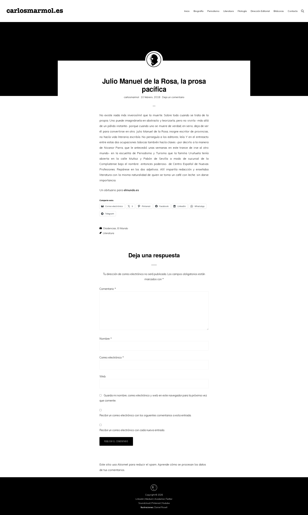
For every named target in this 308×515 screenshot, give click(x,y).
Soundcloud (144, 503)
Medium (149, 499)
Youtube (166, 503)
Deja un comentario (173, 97)
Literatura (108, 233)
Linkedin (140, 499)
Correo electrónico (111, 357)
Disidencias (109, 228)
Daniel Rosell (160, 507)
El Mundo (122, 228)
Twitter (169, 499)
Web (102, 376)
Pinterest (156, 503)
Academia (159, 499)
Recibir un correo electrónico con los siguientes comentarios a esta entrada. (145, 415)
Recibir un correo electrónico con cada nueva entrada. (132, 430)
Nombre (105, 338)
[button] (302, 11)
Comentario (107, 288)
